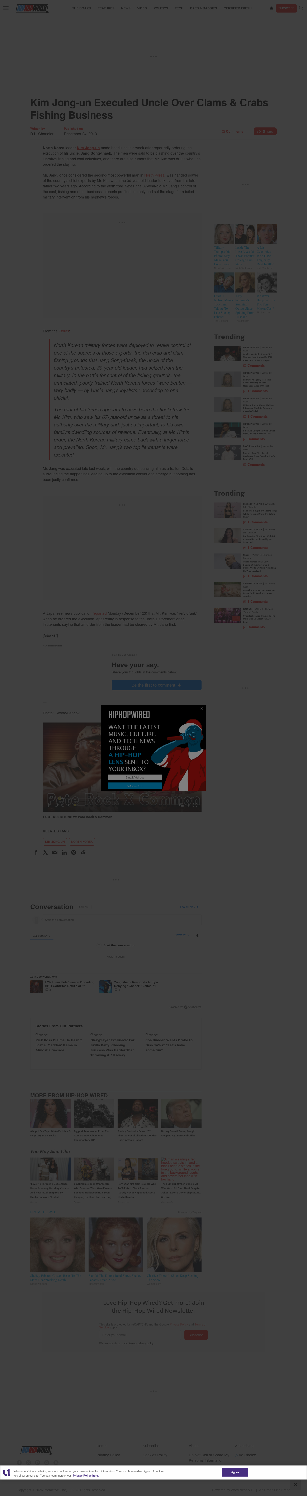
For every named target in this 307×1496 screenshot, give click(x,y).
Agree (235, 1472)
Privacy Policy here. (86, 1475)
